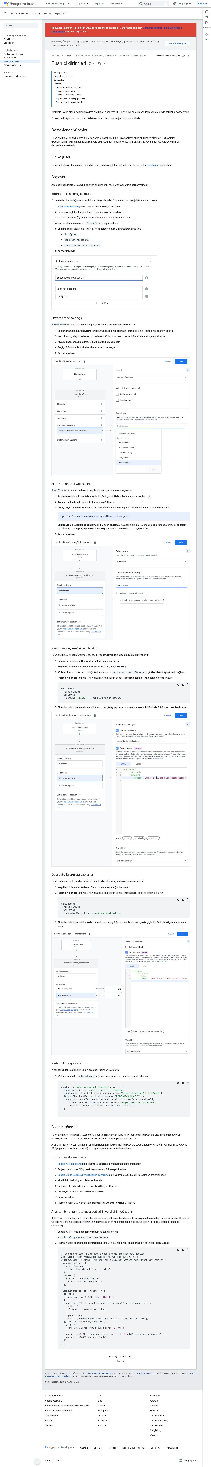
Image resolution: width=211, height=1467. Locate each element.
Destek (48, 1420)
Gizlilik (58, 1460)
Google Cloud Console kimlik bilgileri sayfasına (83, 1174)
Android (154, 1401)
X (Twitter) (103, 1420)
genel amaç (153, 165)
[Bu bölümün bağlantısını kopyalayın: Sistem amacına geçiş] (85, 318)
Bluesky (101, 1405)
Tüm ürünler (172, 1448)
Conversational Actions (20, 13)
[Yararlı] (183, 55)
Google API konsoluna (70, 1163)
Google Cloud (156, 1425)
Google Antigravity (159, 1420)
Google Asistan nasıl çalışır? (58, 1410)
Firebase (154, 1410)
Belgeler (80, 3)
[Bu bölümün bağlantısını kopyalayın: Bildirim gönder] (80, 1127)
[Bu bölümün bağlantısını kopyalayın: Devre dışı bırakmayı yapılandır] (97, 875)
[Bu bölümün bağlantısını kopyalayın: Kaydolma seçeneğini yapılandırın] (101, 649)
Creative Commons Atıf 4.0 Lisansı (100, 1373)
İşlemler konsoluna (68, 206)
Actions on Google (56, 3)
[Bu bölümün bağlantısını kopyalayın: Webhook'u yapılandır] (84, 1064)
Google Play (156, 1430)
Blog (100, 1401)
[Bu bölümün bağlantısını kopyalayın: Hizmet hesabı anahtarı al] (90, 1157)
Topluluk (99, 3)
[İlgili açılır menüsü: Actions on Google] (69, 3)
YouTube (102, 1425)
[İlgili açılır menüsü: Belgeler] (88, 3)
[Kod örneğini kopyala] (187, 684)
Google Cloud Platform (133, 1448)
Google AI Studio (158, 1415)
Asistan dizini (51, 1415)
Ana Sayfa (56, 56)
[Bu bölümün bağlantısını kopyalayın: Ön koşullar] (73, 157)
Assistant (29, 4)
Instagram (103, 1410)
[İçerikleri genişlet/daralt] (67, 72)
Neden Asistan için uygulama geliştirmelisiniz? (67, 1405)
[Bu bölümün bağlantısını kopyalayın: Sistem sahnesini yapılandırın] (94, 484)
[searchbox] (21, 25)
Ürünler (68, 56)
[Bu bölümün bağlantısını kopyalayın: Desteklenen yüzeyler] (91, 130)
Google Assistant (83, 56)
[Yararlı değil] (188, 55)
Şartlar (48, 1460)
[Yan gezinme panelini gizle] (37, 1461)
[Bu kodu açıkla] (177, 684)
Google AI (155, 1448)
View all (154, 1435)
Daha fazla (114, 3)
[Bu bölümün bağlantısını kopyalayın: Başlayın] (68, 177)
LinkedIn (102, 1415)
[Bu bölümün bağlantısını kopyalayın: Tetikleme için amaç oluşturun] (96, 194)
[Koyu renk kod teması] (182, 684)
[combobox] (153, 3)
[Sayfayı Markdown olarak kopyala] (99, 63)
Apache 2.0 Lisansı (145, 1373)
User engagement (54, 13)
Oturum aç (202, 3)
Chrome (154, 1405)
